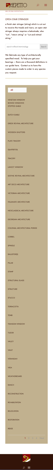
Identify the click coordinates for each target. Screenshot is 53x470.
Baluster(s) (13, 254)
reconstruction (16, 393)
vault (10, 350)
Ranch (11, 385)
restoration (13, 419)
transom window (16, 324)
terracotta (13, 306)
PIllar (10, 263)
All (12, 89)
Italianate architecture (19, 202)
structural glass (16, 280)
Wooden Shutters (16, 132)
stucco (11, 297)
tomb (10, 315)
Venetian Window (16, 100)
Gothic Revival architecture (21, 175)
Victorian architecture (19, 193)
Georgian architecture (19, 219)
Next (42, 438)
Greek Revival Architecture (20, 123)
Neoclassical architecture (21, 210)
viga (10, 367)
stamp (10, 271)
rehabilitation (14, 402)
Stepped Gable (14, 106)
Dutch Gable (14, 114)
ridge (10, 428)
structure (12, 289)
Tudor (11, 332)
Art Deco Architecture (18, 184)
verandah (12, 358)
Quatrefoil (13, 149)
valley (11, 341)
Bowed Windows (16, 103)
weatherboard (15, 376)
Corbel (11, 236)
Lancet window (15, 167)
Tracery (11, 158)
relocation (13, 411)
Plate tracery (14, 141)
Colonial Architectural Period (22, 228)
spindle (11, 245)
